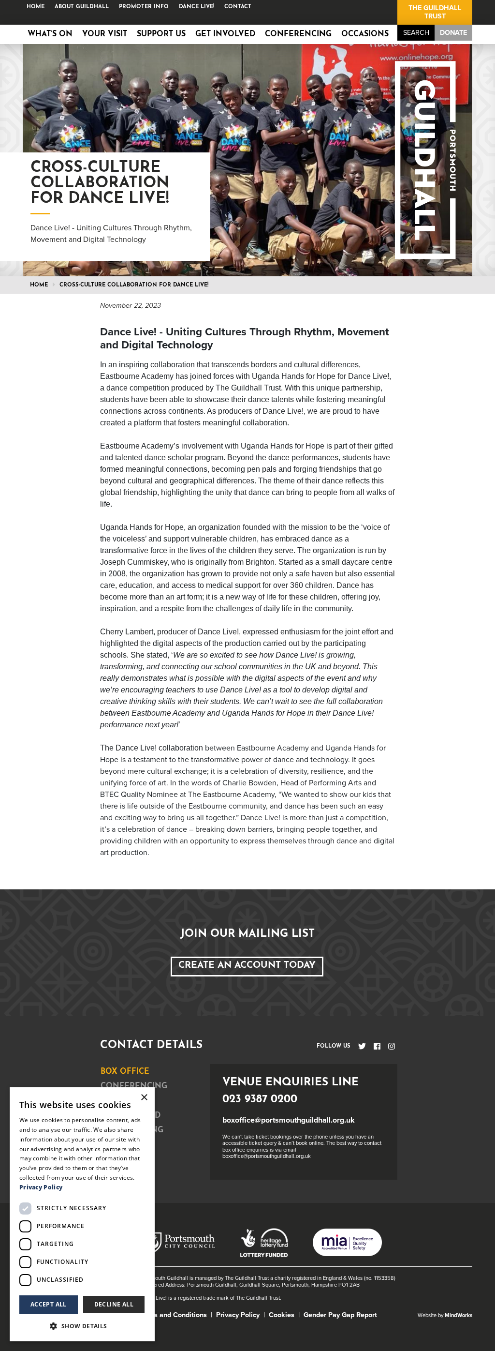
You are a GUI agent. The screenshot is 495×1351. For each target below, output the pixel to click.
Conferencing (298, 34)
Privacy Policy (238, 1315)
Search (416, 33)
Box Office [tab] (125, 1072)
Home (35, 7)
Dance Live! (196, 7)
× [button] (143, 1097)
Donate (453, 33)
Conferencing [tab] (134, 1086)
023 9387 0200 (259, 1099)
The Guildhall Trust (435, 12)
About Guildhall (82, 7)
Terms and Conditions (173, 1315)
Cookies (281, 1315)
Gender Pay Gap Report (340, 1315)
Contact (237, 7)
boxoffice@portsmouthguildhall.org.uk (288, 1120)
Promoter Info (144, 7)
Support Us (161, 34)
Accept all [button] (48, 1304)
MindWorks (458, 1315)
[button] (82, 1326)
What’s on (50, 34)
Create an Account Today (247, 965)
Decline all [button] (113, 1304)
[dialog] (82, 1214)
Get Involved (225, 34)
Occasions (365, 34)
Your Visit (104, 34)
